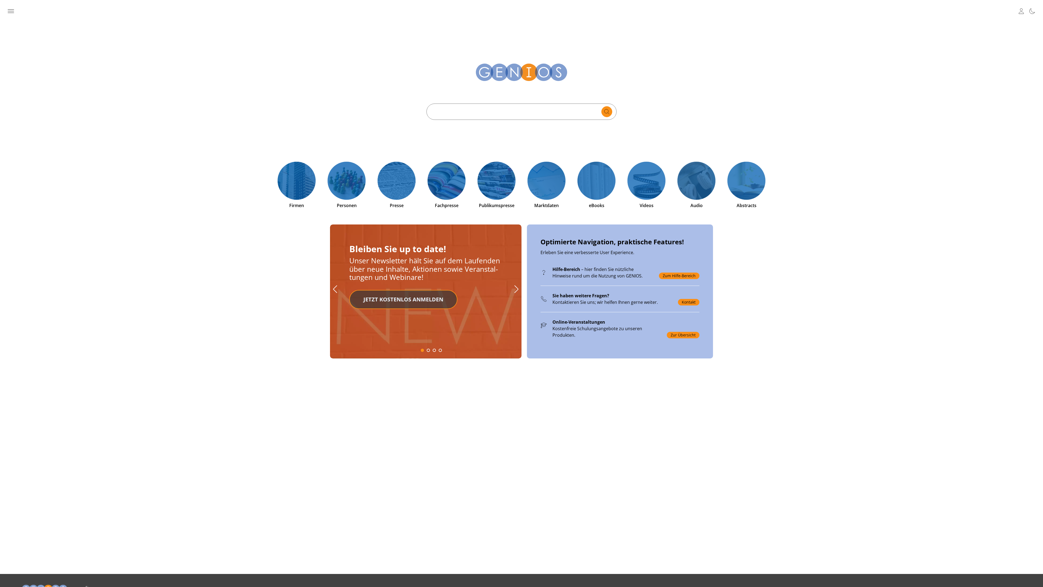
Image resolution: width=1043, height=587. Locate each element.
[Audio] (696, 181)
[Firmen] (297, 181)
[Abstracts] (746, 181)
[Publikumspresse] (496, 181)
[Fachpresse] (447, 181)
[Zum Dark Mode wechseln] (1032, 11)
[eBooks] (596, 181)
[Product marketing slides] (521, 294)
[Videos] (646, 181)
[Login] (1021, 11)
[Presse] (397, 181)
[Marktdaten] (546, 181)
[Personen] (347, 181)
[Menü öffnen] (10, 11)
